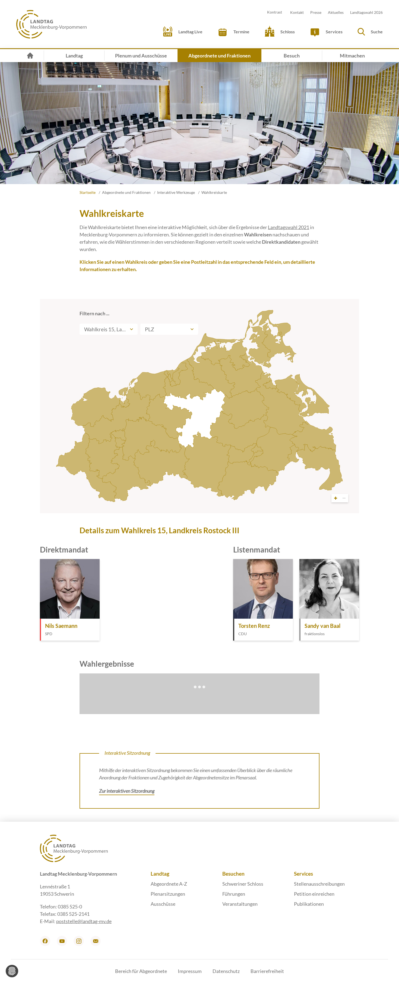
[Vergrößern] (335, 498)
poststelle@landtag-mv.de (84, 921)
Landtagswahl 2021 (288, 227)
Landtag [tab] (74, 56)
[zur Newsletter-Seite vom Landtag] (95, 941)
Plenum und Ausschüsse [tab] (141, 56)
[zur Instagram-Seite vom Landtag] (79, 941)
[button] (369, 31)
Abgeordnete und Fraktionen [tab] (219, 56)
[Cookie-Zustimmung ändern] (11, 971)
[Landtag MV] (51, 24)
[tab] (30, 55)
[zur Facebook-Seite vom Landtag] (45, 941)
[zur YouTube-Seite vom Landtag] (62, 941)
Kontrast (274, 12)
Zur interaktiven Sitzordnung (126, 791)
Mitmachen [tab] (352, 56)
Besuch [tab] (292, 56)
